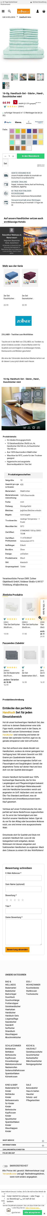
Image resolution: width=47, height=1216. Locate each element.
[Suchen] (9, 11)
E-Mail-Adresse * (13, 873)
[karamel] (34, 136)
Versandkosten (10, 1174)
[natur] (17, 142)
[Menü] (3, 11)
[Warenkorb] (44, 11)
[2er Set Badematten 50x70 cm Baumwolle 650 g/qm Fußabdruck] (30, 655)
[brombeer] (34, 131)
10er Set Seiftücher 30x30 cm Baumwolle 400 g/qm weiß (30, 626)
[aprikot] (23, 131)
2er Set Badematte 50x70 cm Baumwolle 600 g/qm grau (11, 674)
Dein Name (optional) (15, 884)
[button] (43, 608)
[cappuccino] (40, 131)
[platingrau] (29, 142)
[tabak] (11, 148)
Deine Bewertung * (13, 917)
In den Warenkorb (30, 156)
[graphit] (23, 136)
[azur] (29, 131)
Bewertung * (11, 895)
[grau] (29, 136)
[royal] (34, 142)
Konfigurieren (13, 1212)
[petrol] (23, 142)
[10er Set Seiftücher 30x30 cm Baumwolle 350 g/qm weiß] (12, 607)
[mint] (11, 142)
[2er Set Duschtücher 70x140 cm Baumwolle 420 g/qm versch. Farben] (12, 278)
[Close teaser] (39, 617)
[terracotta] (23, 148)
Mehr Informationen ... (32, 1208)
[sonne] (40, 142)
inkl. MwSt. (38, 102)
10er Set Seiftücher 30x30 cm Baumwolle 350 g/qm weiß (12, 626)
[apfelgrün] (17, 131)
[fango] (11, 136)
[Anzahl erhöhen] (13, 156)
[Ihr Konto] (37, 11)
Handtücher (8, 735)
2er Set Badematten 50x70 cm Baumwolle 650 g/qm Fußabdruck (30, 674)
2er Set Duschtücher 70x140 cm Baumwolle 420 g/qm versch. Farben (10, 297)
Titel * (8, 906)
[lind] (40, 136)
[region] (23, 55)
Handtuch (9, 712)
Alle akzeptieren (32, 1212)
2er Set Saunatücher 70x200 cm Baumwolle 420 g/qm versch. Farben (28, 297)
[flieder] (17, 136)
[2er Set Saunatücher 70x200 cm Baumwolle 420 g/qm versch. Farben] (30, 278)
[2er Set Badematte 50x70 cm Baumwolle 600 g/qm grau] (12, 655)
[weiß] (29, 148)
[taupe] (17, 148)
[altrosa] (11, 131)
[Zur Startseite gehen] (23, 11)
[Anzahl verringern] (5, 156)
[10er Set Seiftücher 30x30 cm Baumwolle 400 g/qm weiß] (30, 607)
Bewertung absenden (17, 949)
